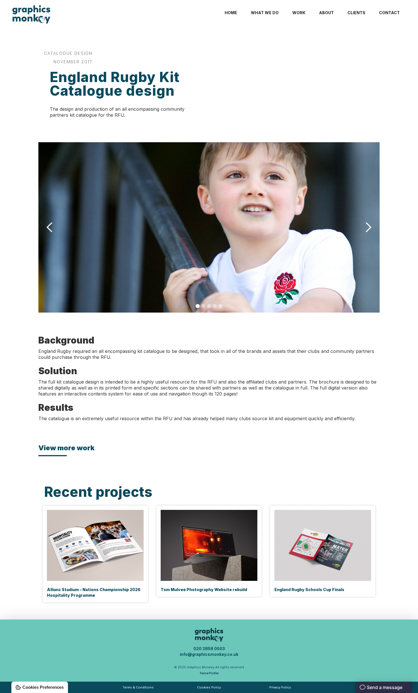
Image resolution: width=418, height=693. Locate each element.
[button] (49, 227)
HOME (231, 12)
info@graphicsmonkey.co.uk (209, 654)
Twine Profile (209, 673)
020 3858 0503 (209, 648)
